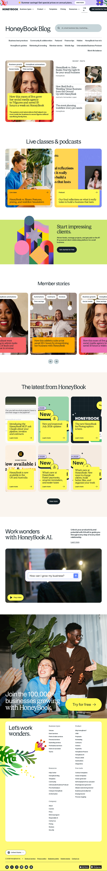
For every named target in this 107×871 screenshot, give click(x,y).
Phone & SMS (79, 758)
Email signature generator (83, 785)
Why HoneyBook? (80, 731)
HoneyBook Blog (54, 776)
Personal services (54, 740)
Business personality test (83, 791)
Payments (78, 749)
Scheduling (78, 740)
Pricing (63, 9)
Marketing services (55, 743)
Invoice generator (80, 779)
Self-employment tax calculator (85, 782)
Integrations (79, 764)
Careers (51, 809)
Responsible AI (53, 818)
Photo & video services (56, 737)
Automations (79, 761)
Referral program (54, 815)
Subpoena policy (53, 859)
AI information (53, 794)
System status (65, 859)
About (51, 806)
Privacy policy (41, 859)
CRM (76, 734)
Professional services (55, 746)
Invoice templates (80, 776)
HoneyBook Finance (81, 752)
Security (51, 830)
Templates (53, 9)
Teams (51, 752)
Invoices (77, 746)
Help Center (52, 773)
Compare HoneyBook (55, 791)
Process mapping (80, 797)
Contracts (78, 743)
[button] (27, 9)
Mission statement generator (84, 788)
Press (50, 812)
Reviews (51, 827)
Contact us (52, 821)
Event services (53, 734)
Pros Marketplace (54, 788)
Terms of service (30, 859)
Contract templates (81, 773)
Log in (84, 9)
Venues (51, 731)
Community (52, 782)
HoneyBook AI (79, 755)
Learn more (75, 542)
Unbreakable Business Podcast (58, 785)
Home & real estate (55, 749)
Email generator (80, 794)
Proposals (78, 737)
